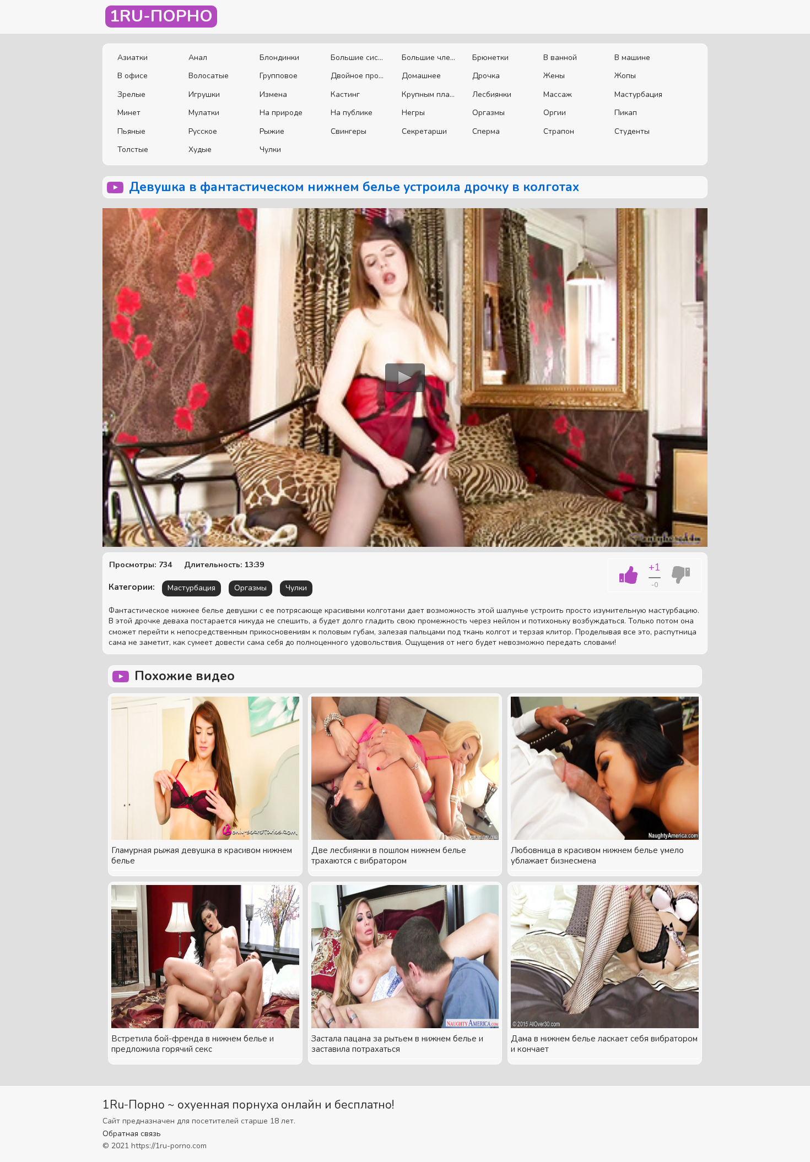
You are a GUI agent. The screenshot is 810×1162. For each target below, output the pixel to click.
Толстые (132, 149)
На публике (351, 112)
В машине (632, 57)
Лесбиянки (491, 94)
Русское (202, 131)
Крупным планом (429, 94)
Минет (129, 112)
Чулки (270, 149)
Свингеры (348, 131)
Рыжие (272, 131)
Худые (200, 149)
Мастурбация (638, 94)
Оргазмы (488, 112)
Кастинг (345, 94)
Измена (273, 94)
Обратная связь (131, 1133)
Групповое (279, 75)
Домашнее (421, 75)
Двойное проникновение (358, 75)
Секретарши (424, 131)
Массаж (557, 94)
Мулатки (203, 112)
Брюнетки (490, 57)
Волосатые (208, 75)
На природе (281, 112)
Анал (197, 57)
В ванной (560, 57)
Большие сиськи (358, 57)
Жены (554, 75)
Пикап (625, 112)
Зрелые (131, 94)
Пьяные (131, 131)
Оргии (554, 112)
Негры (413, 112)
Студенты (632, 131)
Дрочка (486, 75)
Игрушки (204, 94)
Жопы (625, 75)
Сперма (486, 131)
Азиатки (132, 57)
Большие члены (429, 57)
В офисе (132, 75)
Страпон (558, 131)
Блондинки (279, 57)
